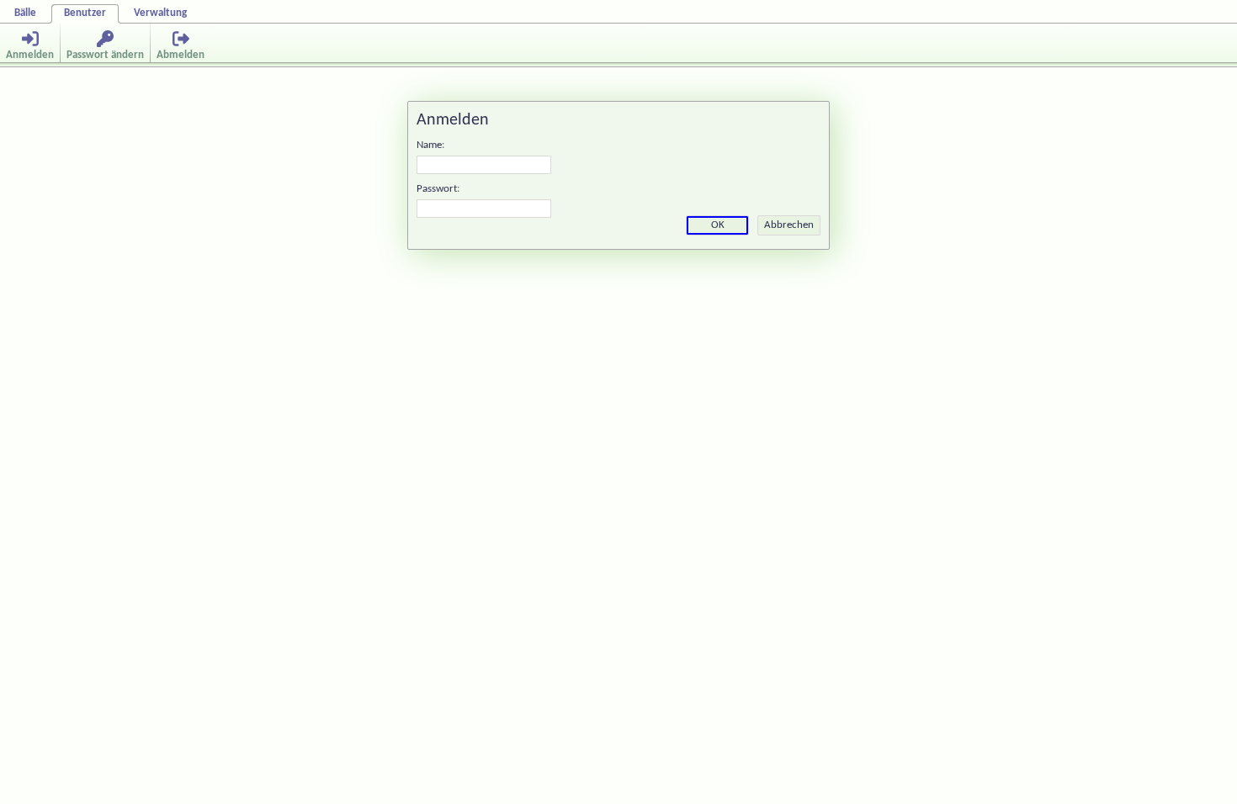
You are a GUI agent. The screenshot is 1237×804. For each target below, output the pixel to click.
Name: (430, 145)
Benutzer (85, 13)
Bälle (25, 13)
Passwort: (438, 188)
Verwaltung (160, 13)
